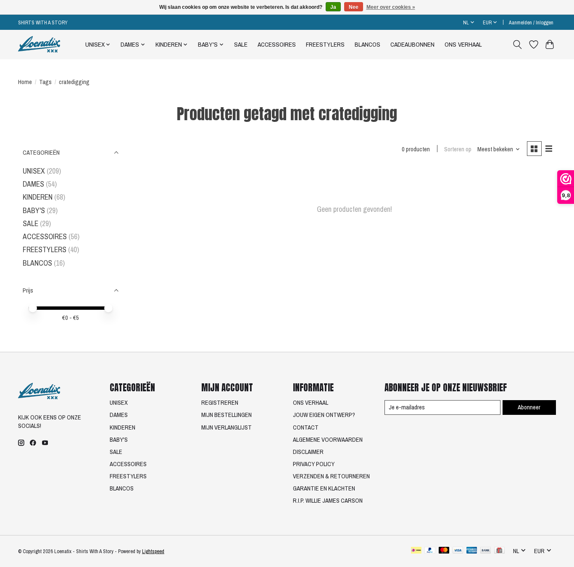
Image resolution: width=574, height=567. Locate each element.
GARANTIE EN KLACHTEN (324, 488)
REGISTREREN (219, 402)
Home (25, 82)
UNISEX (34, 171)
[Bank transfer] (485, 551)
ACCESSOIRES (277, 44)
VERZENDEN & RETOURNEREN (331, 476)
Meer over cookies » (390, 7)
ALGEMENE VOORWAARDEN (328, 439)
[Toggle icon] (517, 44)
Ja (333, 7)
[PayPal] (429, 551)
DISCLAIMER (308, 452)
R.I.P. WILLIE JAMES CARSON (328, 500)
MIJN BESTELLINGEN (226, 415)
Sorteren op (457, 149)
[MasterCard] (444, 551)
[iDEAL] (416, 551)
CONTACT (306, 427)
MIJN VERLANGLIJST (226, 427)
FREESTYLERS (325, 44)
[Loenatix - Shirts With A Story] (39, 44)
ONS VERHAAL (463, 44)
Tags (45, 82)
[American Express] (471, 551)
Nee (353, 7)
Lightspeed (153, 551)
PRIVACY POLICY (313, 464)
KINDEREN (38, 197)
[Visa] (458, 551)
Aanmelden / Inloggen (531, 22)
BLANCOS (367, 44)
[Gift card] (499, 551)
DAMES (33, 184)
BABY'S (34, 210)
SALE (241, 44)
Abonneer (529, 407)
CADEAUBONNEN (412, 44)
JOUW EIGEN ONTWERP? (324, 415)
